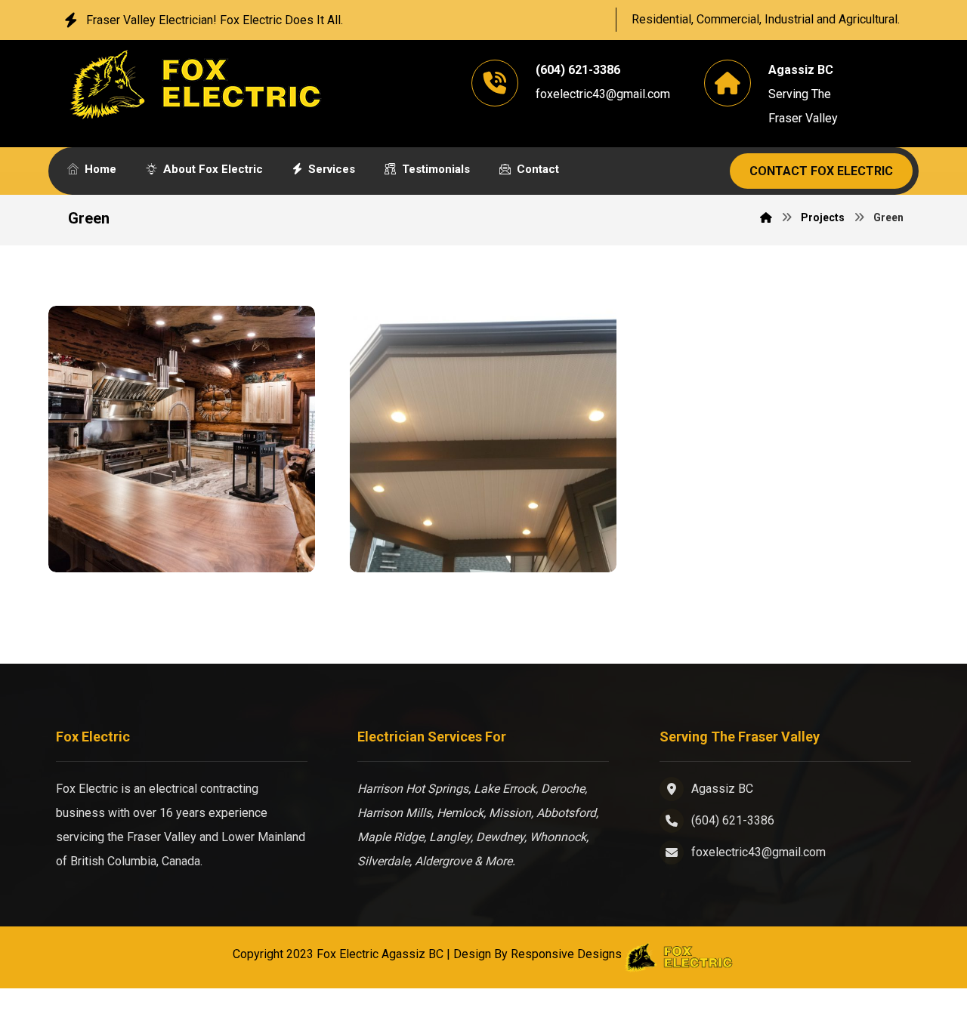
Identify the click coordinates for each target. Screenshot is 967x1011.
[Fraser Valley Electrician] (195, 84)
